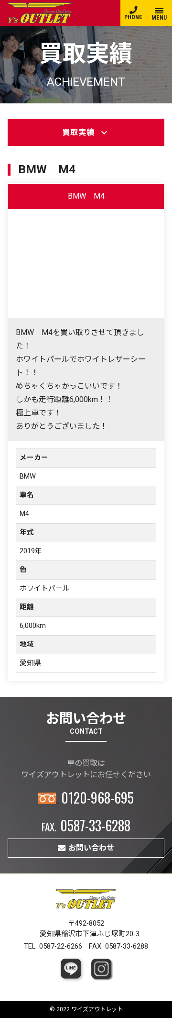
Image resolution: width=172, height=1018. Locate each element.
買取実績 (86, 132)
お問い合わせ (91, 847)
